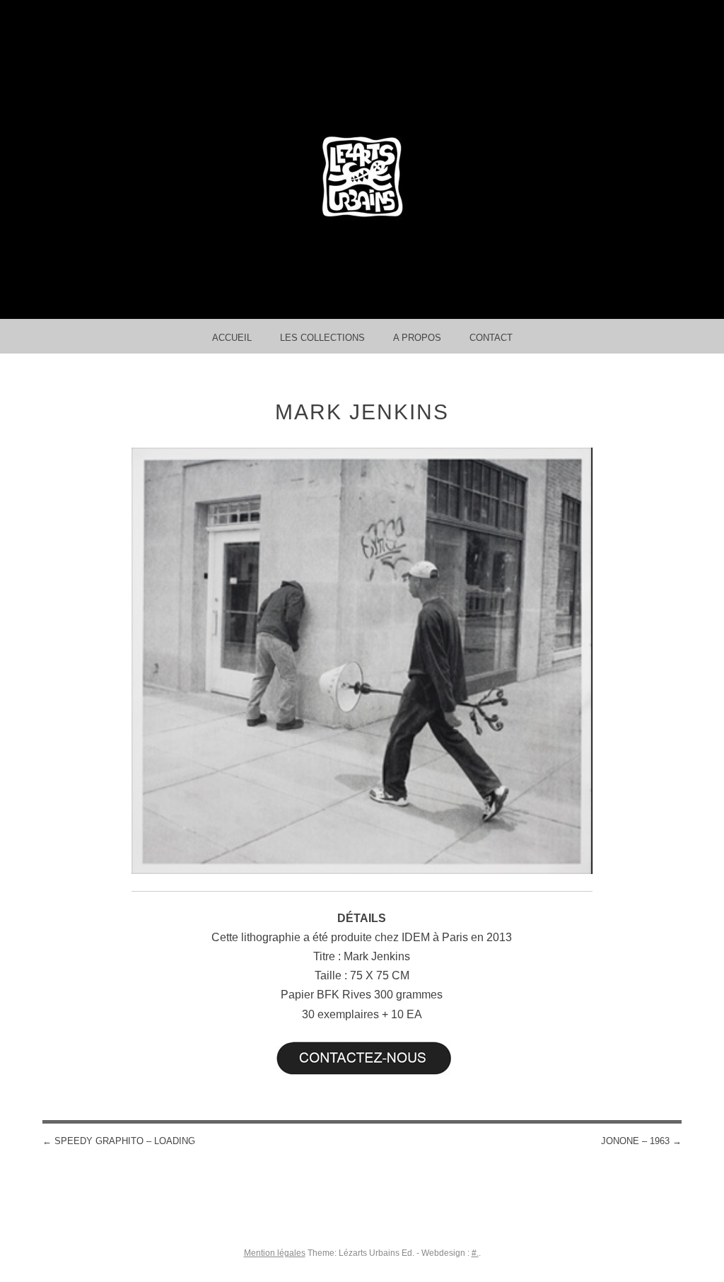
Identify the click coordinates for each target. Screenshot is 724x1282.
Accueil (232, 337)
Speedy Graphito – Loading (118, 1141)
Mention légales (274, 1253)
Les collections (322, 337)
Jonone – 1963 (641, 1141)
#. (475, 1253)
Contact (491, 337)
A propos (417, 337)
